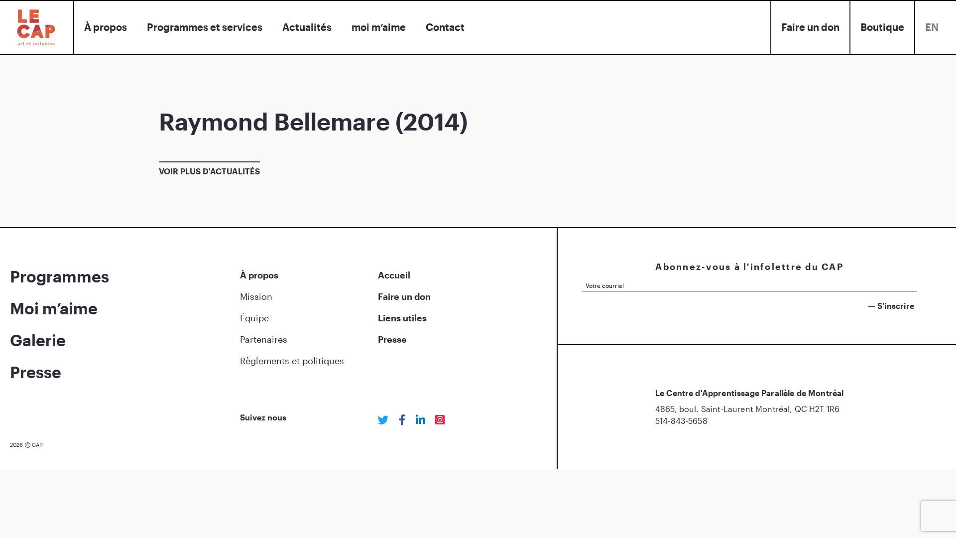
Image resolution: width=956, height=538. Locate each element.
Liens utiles (402, 317)
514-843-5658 (681, 420)
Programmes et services (204, 27)
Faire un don (810, 27)
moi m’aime (379, 27)
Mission (256, 296)
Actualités (307, 27)
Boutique (882, 27)
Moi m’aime (54, 308)
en (932, 27)
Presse (35, 372)
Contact (445, 27)
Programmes (59, 276)
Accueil (394, 274)
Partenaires (263, 339)
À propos (105, 27)
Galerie (38, 340)
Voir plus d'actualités (209, 171)
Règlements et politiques (292, 360)
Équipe (254, 317)
